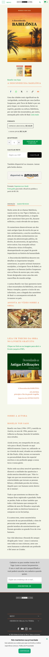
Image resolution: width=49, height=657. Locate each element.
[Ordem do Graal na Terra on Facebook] (18, 629)
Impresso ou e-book (21, 186)
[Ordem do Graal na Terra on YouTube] (22, 629)
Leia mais (35, 114)
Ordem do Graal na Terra (21, 634)
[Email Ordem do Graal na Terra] (30, 629)
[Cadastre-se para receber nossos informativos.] (38, 91)
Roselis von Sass (14, 80)
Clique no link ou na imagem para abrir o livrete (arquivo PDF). (24, 347)
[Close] (47, 639)
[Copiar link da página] (32, 91)
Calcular (34, 155)
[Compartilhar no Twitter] (21, 91)
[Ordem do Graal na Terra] (24, 2)
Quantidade (12, 138)
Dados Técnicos (23, 204)
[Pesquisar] (40, 2)
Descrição (11, 204)
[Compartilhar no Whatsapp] (16, 91)
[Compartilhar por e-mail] (27, 91)
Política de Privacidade (26, 646)
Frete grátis (11, 189)
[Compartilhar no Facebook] (10, 91)
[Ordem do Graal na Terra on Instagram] (26, 629)
